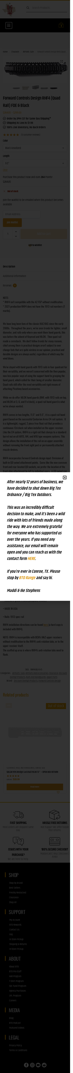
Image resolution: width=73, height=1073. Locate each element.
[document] (35, 536)
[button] (64, 477)
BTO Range (27, 578)
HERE (31, 558)
